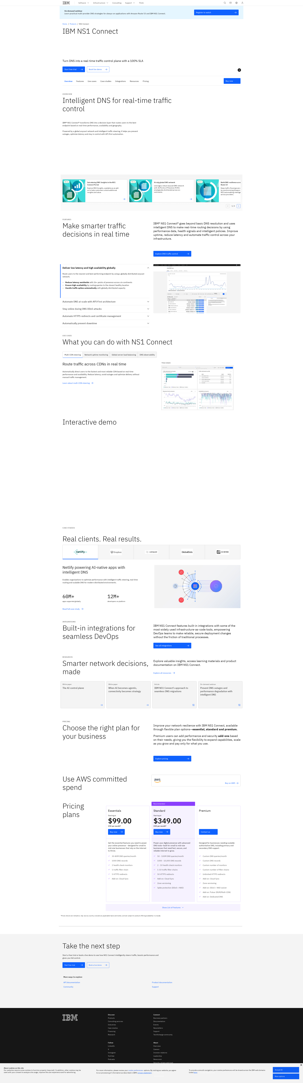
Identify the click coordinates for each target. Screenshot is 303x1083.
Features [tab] (80, 81)
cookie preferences (135, 1070)
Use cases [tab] (92, 81)
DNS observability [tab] (147, 355)
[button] (236, 3)
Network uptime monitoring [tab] (96, 355)
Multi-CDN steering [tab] (73, 355)
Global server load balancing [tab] (124, 355)
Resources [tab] (134, 81)
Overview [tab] (68, 81)
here (195, 1072)
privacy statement (145, 1073)
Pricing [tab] (146, 81)
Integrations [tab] (120, 81)
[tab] (80, 552)
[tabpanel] (151, 386)
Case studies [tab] (105, 81)
